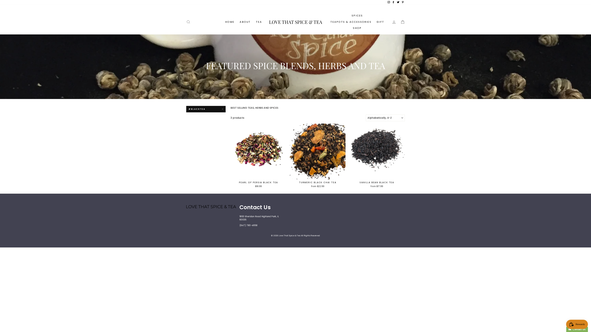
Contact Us (578, 329)
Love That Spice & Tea (295, 22)
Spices (357, 15)
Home (229, 22)
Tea (259, 22)
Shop (357, 28)
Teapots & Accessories (350, 22)
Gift (380, 22)
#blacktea (197, 109)
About (245, 22)
